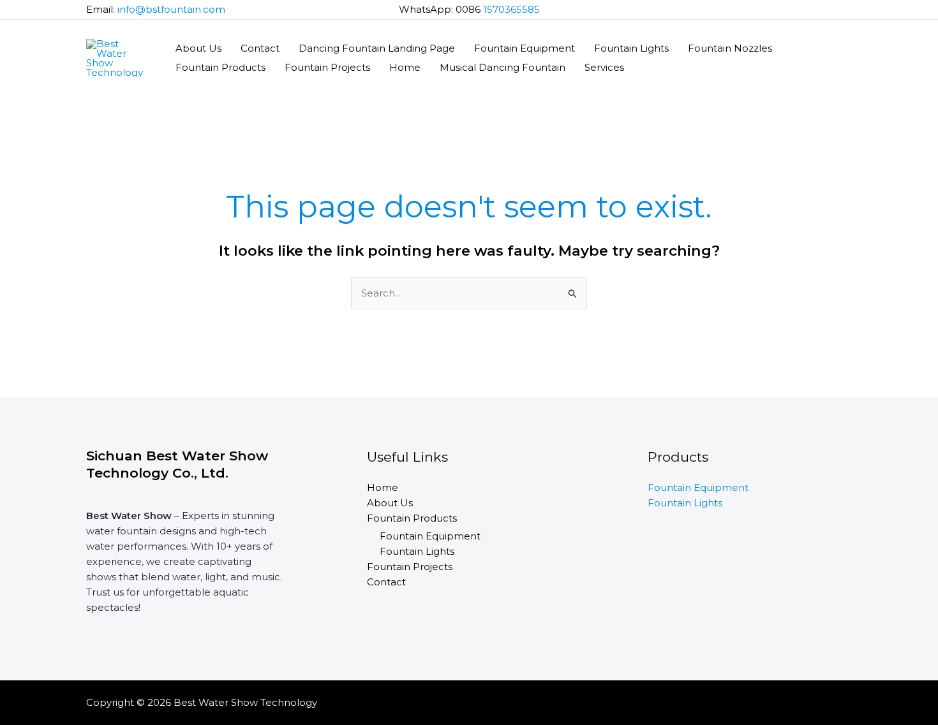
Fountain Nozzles (730, 48)
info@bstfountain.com (171, 9)
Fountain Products (220, 67)
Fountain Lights (631, 48)
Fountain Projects (327, 67)
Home (405, 67)
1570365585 (511, 9)
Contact (260, 48)
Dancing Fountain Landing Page (377, 48)
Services (604, 67)
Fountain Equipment (524, 48)
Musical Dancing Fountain (502, 67)
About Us (198, 48)
